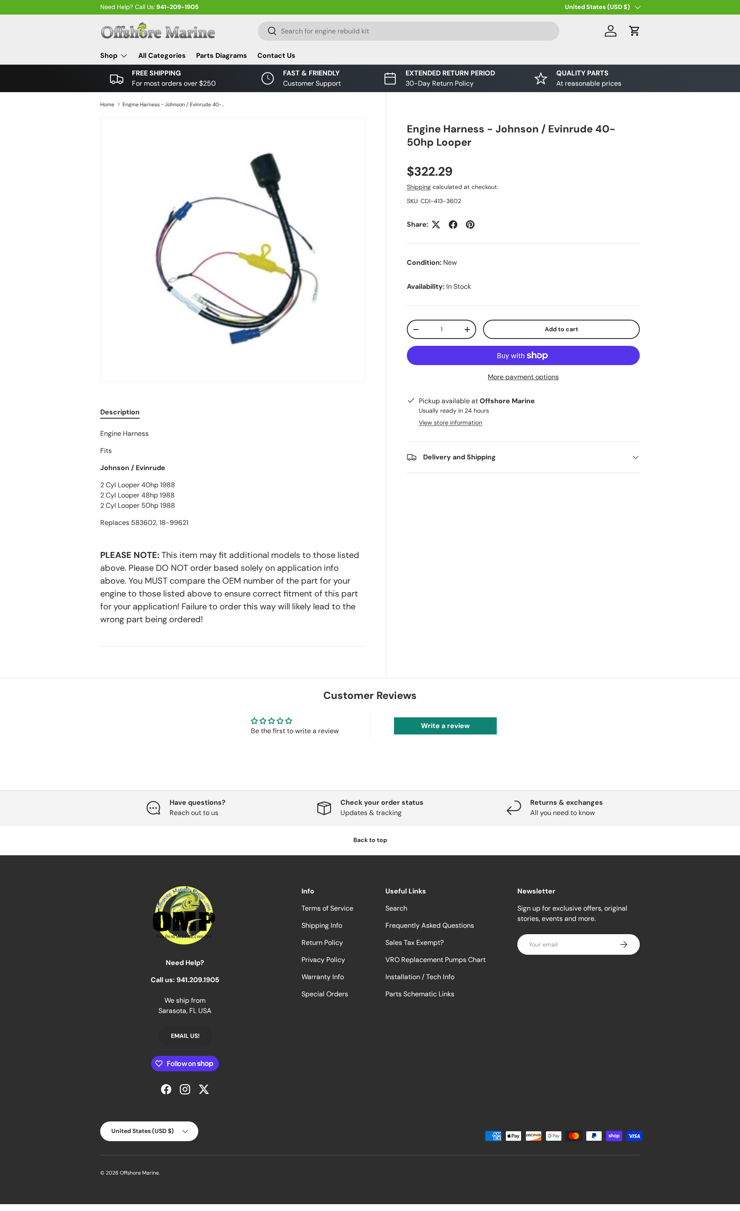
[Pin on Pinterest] (470, 224)
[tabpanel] (232, 478)
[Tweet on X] (436, 224)
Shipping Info (321, 925)
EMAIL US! (185, 1036)
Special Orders (324, 993)
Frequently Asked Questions (429, 925)
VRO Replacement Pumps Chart (435, 959)
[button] (634, 30)
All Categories (162, 55)
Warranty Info (322, 976)
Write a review (445, 725)
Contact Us (276, 55)
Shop (108, 55)
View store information (450, 422)
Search (396, 908)
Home (107, 104)
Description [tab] (120, 412)
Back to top (370, 840)
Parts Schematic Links (419, 993)
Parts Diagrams (221, 55)
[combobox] (408, 31)
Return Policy (322, 942)
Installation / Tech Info (419, 976)
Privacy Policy (323, 959)
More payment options (523, 376)
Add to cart (561, 329)
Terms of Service (327, 908)
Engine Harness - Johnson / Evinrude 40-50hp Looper (173, 104)
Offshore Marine (139, 1172)
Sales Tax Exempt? (414, 942)
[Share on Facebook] (453, 224)
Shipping (419, 187)
